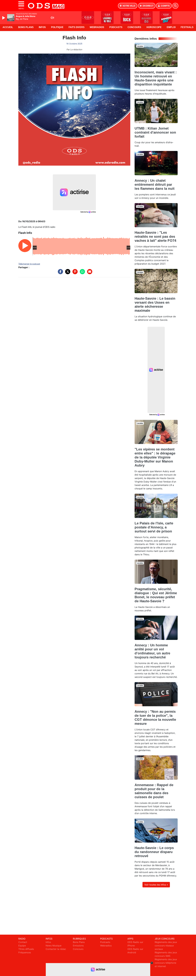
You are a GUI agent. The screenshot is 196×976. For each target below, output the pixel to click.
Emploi (171, 27)
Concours (134, 27)
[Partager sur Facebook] (59, 273)
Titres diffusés (26, 949)
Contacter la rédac (56, 949)
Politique (57, 27)
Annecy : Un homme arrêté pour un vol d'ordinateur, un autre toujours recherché (152, 651)
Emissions (78, 945)
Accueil (8, 27)
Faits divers (77, 27)
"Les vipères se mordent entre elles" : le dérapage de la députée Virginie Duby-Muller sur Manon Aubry (155, 457)
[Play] (4, 18)
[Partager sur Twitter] (67, 273)
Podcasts (115, 27)
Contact (22, 942)
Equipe (22, 945)
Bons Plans (26, 27)
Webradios (97, 27)
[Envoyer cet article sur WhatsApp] (81, 273)
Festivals (187, 27)
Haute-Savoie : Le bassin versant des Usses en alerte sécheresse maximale (155, 304)
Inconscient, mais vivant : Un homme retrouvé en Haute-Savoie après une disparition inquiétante (156, 78)
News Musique (53, 945)
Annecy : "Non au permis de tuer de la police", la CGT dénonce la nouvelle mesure (155, 718)
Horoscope (154, 27)
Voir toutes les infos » (156, 884)
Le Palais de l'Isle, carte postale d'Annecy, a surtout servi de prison (154, 527)
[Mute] (52, 18)
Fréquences (24, 952)
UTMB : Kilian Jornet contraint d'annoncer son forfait (155, 132)
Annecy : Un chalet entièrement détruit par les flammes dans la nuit (154, 184)
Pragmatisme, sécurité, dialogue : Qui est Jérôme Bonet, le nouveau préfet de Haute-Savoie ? (156, 595)
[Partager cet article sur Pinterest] (74, 273)
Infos (42, 27)
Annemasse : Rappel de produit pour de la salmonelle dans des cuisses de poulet (154, 791)
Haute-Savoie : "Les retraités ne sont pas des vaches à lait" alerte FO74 (155, 236)
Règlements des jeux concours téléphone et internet (166, 963)
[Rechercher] (175, 6)
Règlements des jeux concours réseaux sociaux (166, 945)
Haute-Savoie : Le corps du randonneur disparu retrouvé (154, 852)
